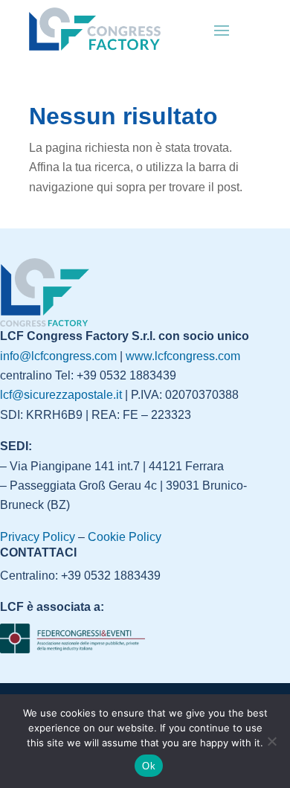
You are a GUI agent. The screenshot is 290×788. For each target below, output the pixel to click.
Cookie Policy (124, 537)
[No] (271, 741)
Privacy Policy (37, 537)
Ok (148, 766)
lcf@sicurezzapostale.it (61, 394)
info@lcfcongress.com (58, 356)
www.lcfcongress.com (183, 356)
